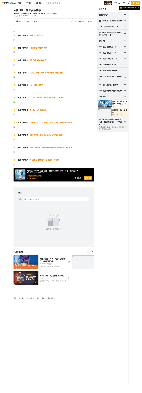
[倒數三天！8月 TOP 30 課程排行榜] (108, 3)
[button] (20, 3)
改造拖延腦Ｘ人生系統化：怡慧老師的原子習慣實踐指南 (51, 122)
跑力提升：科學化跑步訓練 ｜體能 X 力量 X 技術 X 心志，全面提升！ (36, 13)
